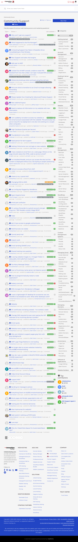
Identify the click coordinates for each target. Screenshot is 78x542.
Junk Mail (14, 422)
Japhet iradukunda (14, 163)
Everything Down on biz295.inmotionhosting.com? (28, 392)
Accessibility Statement (67, 519)
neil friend (12, 99)
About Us (63, 451)
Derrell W (36, 44)
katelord (32, 178)
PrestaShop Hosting (38, 504)
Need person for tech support (21, 141)
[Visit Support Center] (73, 2)
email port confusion (18, 202)
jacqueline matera (14, 126)
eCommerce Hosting (38, 483)
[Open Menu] (2, 2)
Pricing (21, 489)
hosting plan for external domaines (23, 404)
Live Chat (49, 451)
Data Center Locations (67, 453)
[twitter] (13, 470)
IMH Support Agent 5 (68, 401)
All (65, 35)
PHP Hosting (36, 501)
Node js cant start (17, 283)
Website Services (37, 462)
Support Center (51, 462)
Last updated (50, 31)
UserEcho (51, 539)
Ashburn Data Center (67, 461)
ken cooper (12, 171)
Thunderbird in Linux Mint (20, 135)
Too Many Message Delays (20, 264)
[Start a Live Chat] (68, 2)
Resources (50, 464)
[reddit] (5, 472)
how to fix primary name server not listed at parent (28, 270)
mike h (11, 74)
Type (6, 31)
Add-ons (35, 447)
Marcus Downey (13, 59)
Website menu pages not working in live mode (27, 328)
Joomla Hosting (37, 486)
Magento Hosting (38, 494)
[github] (7, 470)
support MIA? (15, 379)
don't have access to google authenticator (25, 223)
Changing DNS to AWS (19, 182)
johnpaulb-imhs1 (67, 396)
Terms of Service (43, 519)
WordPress (36, 512)
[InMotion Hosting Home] (10, 2)
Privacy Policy (53, 519)
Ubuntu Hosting (37, 507)
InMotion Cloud (23, 500)
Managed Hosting (52, 475)
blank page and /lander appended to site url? (26, 398)
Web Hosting (22, 447)
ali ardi (11, 156)
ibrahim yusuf (30, 212)
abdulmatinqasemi (35, 142)
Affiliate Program (66, 476)
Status (13, 31)
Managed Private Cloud (25, 481)
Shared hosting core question (21, 251)
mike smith (12, 432)
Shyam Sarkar (13, 112)
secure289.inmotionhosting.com (22, 368)
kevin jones (33, 376)
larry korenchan (13, 242)
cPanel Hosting (37, 478)
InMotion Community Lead (38, 381)
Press (62, 468)
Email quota (15, 323)
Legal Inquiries (70, 521)
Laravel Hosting (37, 488)
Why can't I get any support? (21, 35)
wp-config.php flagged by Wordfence (24, 189)
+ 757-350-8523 (53, 453)
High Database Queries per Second (23, 129)
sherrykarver (12, 142)
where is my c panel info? (20, 176)
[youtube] (16, 470)
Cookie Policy (46, 530)
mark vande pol (13, 44)
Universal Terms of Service (27, 530)
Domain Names (37, 451)
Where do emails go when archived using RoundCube (30, 80)
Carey (10, 272)
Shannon (11, 82)
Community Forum (9, 17)
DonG (10, 212)
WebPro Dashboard (38, 469)
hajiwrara (36, 126)
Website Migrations (52, 478)
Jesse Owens (33, 191)
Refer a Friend (65, 484)
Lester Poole (12, 131)
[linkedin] (10, 470)
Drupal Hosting (37, 480)
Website (14, 304)
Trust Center (64, 495)
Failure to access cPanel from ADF (23, 169)
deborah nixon (13, 91)
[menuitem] (68, 2)
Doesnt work (15, 240)
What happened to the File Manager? (24, 42)
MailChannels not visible (19, 229)
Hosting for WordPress (25, 454)
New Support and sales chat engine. (23, 58)
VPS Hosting (22, 466)
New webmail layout (18, 103)
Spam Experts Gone (18, 195)
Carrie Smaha (33, 37)
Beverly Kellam (13, 65)
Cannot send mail (17, 234)
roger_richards (13, 381)
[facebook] (5, 470)
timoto (11, 54)
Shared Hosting (23, 451)
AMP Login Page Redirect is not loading (25, 342)
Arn (63, 391)
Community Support (16, 20)
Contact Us (50, 481)
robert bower (13, 394)
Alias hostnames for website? (21, 409)
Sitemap (63, 487)
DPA (59, 519)
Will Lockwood (13, 184)
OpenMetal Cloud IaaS (25, 508)
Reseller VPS (22, 486)
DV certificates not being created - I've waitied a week (29, 310)
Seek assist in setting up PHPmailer (23, 415)
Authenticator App (17, 363)
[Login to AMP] (71, 2)
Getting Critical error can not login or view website (28, 146)
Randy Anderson (13, 417)
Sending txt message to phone (21, 387)
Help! (13, 216)
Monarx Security (37, 456)
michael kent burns (14, 298)
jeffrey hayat (12, 104)
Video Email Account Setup (20, 374)
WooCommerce (37, 510)
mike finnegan (13, 197)
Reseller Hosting (23, 483)
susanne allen (30, 272)
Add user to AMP (17, 63)
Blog (62, 474)
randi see (11, 137)
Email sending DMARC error (21, 246)
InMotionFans (66, 381)
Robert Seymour (13, 359)
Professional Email (38, 459)
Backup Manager (37, 454)
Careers (63, 471)
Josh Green (33, 148)
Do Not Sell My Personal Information (50, 523)
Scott (63, 386)
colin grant (12, 370)
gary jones (12, 37)
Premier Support (51, 459)
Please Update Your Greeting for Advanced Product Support (31, 97)
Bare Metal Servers (24, 473)
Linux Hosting (37, 491)
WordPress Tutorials (52, 470)
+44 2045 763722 (53, 456)
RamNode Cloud (23, 497)
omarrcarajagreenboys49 (36, 171)
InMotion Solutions (52, 472)
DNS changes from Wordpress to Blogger (25, 289)
